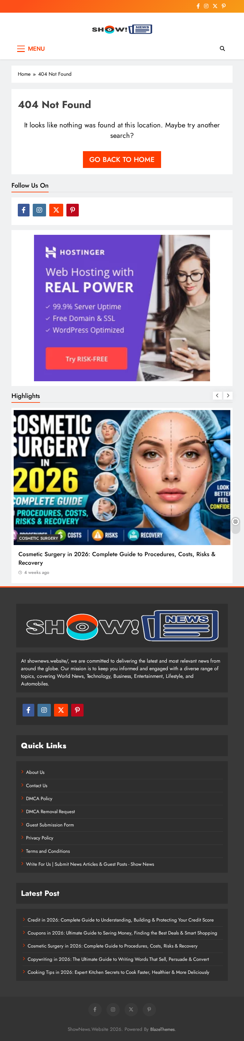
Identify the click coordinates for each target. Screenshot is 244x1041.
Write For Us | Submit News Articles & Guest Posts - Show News (90, 864)
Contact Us (36, 785)
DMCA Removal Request (50, 811)
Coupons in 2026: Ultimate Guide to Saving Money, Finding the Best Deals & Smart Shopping (122, 932)
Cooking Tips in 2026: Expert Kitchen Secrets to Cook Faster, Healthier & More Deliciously (118, 972)
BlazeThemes (162, 1029)
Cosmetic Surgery (38, 538)
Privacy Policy (39, 837)
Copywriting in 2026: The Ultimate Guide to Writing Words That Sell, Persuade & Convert (118, 959)
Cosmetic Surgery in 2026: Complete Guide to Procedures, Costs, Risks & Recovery (113, 945)
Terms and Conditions (48, 851)
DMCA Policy (39, 798)
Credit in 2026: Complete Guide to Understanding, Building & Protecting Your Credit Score (121, 919)
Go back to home (122, 159)
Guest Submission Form (50, 824)
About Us (35, 772)
